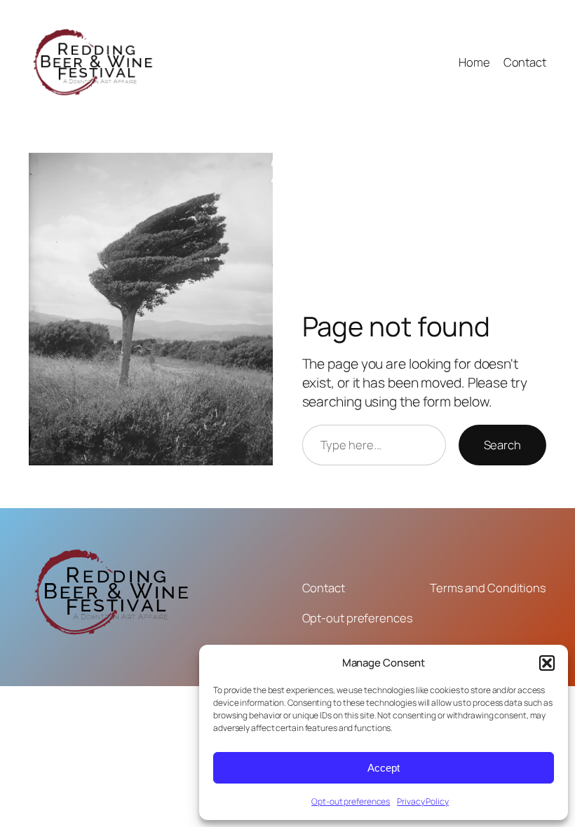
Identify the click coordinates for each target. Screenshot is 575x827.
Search (502, 445)
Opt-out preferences (350, 801)
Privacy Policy (423, 801)
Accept (383, 768)
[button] (547, 663)
